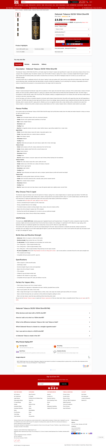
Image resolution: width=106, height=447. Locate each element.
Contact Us (49, 396)
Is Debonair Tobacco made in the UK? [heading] (28, 336)
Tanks (43, 5)
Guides (15, 404)
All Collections (17, 396)
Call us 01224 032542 (75, 428)
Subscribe (64, 384)
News (15, 410)
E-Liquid (26, 5)
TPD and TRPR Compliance (69, 400)
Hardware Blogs (17, 406)
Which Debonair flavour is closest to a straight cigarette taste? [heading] (36, 326)
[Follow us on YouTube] (57, 388)
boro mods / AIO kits (43, 200)
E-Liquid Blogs (17, 402)
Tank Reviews (17, 416)
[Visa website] (63, 44)
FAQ (48, 404)
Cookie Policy (66, 396)
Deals (67, 5)
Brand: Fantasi (58, 16)
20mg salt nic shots (51, 250)
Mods (57, 5)
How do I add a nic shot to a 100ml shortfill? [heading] (30, 317)
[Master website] (65, 44)
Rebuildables (62, 5)
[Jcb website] (75, 44)
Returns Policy (66, 398)
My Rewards (75, 1)
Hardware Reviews (18, 408)
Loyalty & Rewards (86, 398)
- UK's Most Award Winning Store (41, 7)
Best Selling (21, 5)
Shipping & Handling (52, 406)
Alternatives (73, 5)
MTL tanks (32, 200)
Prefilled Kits (32, 5)
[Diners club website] (77, 44)
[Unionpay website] (70, 44)
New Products (32, 394)
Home (16, 9)
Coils (54, 5)
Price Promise (66, 406)
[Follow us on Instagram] (54, 388)
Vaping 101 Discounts (52, 408)
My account (82, 2)
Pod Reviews (17, 412)
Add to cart (77, 41)
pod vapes (27, 200)
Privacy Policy (66, 394)
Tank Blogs (16, 414)
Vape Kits (38, 5)
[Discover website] (79, 44)
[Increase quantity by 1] (63, 41)
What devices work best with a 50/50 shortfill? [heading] (31, 313)
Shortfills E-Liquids (27, 9)
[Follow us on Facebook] (49, 388)
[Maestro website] (72, 44)
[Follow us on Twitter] (52, 388)
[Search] (69, 2)
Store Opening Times (52, 400)
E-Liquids (21, 9)
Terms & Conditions (67, 404)
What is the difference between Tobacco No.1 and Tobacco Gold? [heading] (37, 322)
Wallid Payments (67, 402)
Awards (49, 394)
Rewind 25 (84, 400)
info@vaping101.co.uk (75, 429)
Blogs (89, 5)
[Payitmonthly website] (82, 44)
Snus (30, 414)
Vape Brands (17, 398)
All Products (17, 394)
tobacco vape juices (46, 298)
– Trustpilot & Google (15, 7)
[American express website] (68, 44)
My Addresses (85, 396)
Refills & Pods (48, 5)
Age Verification (67, 408)
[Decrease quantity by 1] (57, 41)
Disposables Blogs (18, 400)
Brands (85, 5)
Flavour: (60, 26)
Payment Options (51, 398)
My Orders (84, 394)
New (16, 5)
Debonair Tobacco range (29, 298)
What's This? (85, 22)
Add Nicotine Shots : (64, 32)
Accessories (80, 5)
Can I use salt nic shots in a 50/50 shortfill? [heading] (30, 331)
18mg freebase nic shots (39, 250)
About (48, 402)
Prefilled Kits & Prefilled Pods (35, 398)
